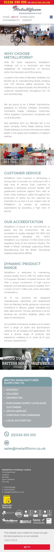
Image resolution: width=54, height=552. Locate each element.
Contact (27, 20)
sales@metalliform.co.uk (25, 449)
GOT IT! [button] (27, 547)
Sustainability (11, 20)
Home (6, 17)
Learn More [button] (10, 540)
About (14, 17)
